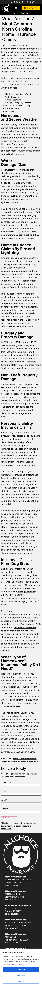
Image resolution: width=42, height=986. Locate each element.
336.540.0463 (11, 928)
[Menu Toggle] (16, 8)
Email (4, 800)
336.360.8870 (11, 899)
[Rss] (27, 2)
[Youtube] (19, 2)
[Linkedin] (14, 2)
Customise (21, 975)
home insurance (9, 48)
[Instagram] (17, 2)
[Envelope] (30, 2)
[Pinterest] (22, 2)
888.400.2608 (12, 914)
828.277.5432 (11, 885)
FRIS (12, 231)
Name (4, 791)
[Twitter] (11, 2)
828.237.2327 (11, 942)
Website (4, 809)
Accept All (21, 969)
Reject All (21, 981)
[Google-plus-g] (25, 2)
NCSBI (17, 342)
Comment (6, 783)
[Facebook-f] (8, 2)
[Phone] (33, 2)
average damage (26, 591)
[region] (21, 967)
